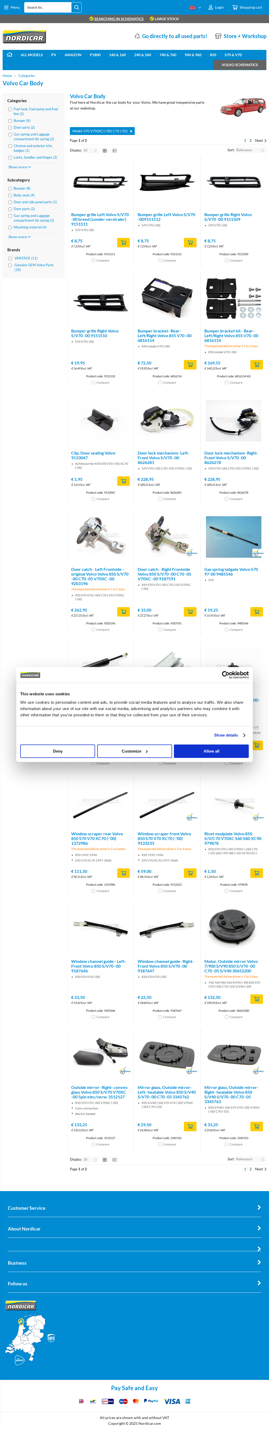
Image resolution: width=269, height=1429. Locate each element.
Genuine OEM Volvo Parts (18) (34, 267)
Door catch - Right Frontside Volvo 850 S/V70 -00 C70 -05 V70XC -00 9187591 (164, 574)
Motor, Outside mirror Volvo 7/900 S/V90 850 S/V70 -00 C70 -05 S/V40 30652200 (231, 966)
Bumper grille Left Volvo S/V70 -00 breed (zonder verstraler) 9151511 (100, 219)
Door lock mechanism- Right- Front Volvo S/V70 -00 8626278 (231, 457)
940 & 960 (193, 55)
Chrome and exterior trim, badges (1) (33, 148)
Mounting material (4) (30, 227)
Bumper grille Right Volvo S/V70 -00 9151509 (228, 217)
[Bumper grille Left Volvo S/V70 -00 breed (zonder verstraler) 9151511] (100, 182)
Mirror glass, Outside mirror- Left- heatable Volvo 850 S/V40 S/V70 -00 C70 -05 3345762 (167, 1092)
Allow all (211, 751)
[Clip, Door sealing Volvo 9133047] (100, 420)
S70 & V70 (233, 55)
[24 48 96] (91, 150)
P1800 (95, 55)
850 (213, 55)
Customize (131, 751)
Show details (226, 735)
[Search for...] (76, 7)
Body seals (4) (24, 195)
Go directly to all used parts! (174, 36)
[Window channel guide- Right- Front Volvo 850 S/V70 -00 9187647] (167, 929)
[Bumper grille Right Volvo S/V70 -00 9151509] (234, 182)
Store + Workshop (245, 36)
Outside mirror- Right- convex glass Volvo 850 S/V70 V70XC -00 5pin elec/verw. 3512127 (99, 1092)
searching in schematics (119, 19)
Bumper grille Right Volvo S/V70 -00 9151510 (94, 333)
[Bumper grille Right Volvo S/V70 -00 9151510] (100, 298)
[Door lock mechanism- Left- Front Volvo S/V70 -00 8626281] (167, 420)
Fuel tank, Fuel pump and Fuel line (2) (36, 111)
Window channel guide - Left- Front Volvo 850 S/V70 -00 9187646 (98, 966)
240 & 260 (142, 55)
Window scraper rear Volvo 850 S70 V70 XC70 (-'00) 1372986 (97, 838)
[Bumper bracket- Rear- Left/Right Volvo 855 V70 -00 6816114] (167, 298)
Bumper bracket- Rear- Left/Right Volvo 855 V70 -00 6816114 (165, 335)
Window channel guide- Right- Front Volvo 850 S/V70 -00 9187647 (166, 966)
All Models (32, 55)
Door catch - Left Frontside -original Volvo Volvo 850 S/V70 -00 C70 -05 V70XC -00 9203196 (99, 576)
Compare (102, 260)
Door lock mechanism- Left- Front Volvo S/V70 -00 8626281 (163, 457)
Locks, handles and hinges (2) (35, 157)
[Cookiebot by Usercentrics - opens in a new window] (226, 675)
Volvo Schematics (240, 64)
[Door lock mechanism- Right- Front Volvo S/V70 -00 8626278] (234, 420)
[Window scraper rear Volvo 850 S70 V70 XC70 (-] (100, 801)
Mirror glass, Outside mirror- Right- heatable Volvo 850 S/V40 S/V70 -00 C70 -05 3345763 (231, 1094)
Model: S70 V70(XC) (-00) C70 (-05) (100, 131)
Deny (58, 751)
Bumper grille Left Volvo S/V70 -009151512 (166, 217)
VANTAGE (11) (26, 258)
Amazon (73, 55)
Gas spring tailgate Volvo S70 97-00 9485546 (231, 571)
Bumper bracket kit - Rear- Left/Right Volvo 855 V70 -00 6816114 (231, 335)
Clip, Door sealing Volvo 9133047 (93, 455)
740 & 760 (167, 55)
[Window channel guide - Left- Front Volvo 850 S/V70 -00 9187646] (100, 929)
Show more (18, 167)
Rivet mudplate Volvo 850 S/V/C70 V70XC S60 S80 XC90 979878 (232, 838)
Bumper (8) (22, 120)
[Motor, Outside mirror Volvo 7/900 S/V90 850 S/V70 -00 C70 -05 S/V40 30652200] (234, 929)
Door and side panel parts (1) (35, 202)
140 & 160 (117, 55)
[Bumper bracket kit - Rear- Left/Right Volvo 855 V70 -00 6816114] (234, 298)
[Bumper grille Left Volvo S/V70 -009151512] (167, 182)
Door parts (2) (24, 127)
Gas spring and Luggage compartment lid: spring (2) (34, 136)
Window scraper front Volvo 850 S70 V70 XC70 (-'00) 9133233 (164, 838)
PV (53, 55)
